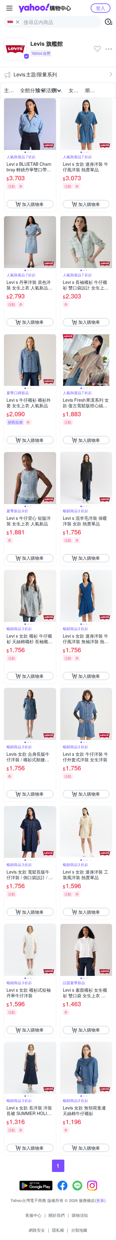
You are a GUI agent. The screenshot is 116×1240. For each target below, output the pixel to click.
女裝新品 (75, 90)
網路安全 (37, 1230)
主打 (9, 90)
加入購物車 (33, 204)
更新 (100, 1200)
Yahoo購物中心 (45, 8)
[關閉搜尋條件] (17, 22)
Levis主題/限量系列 (35, 74)
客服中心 (33, 1215)
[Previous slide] (8, 124)
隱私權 (58, 1230)
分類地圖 (79, 1230)
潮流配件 (91, 90)
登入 (100, 8)
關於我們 (57, 1215)
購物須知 (80, 1215)
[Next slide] (52, 124)
